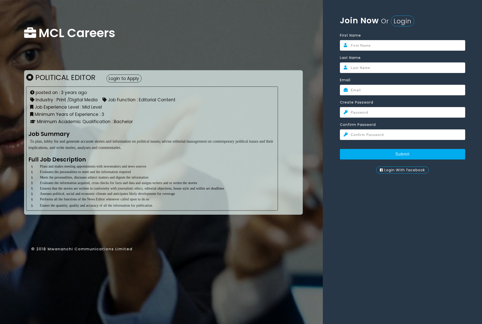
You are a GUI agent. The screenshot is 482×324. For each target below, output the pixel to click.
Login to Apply (124, 78)
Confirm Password (358, 124)
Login (402, 21)
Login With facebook (404, 170)
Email (345, 80)
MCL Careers (77, 33)
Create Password (356, 102)
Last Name (350, 57)
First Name (350, 35)
